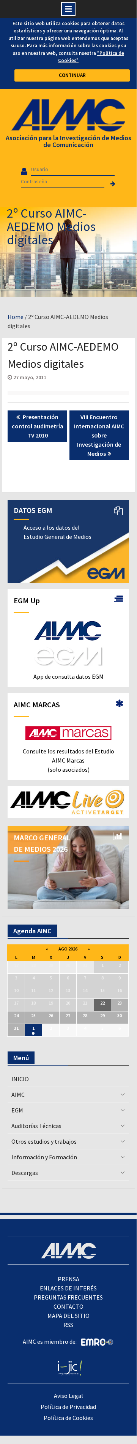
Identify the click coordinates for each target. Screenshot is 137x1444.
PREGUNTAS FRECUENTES (68, 1297)
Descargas (24, 1172)
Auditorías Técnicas (36, 1126)
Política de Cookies (68, 1418)
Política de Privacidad (68, 1406)
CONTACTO (68, 1306)
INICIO (20, 1079)
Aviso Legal (68, 1395)
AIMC (18, 1094)
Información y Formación (44, 1157)
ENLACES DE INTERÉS (68, 1288)
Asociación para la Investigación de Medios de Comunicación (68, 141)
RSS (68, 1325)
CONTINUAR (72, 75)
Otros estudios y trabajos (44, 1141)
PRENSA (68, 1279)
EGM (17, 1110)
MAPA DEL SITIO (68, 1315)
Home (16, 317)
